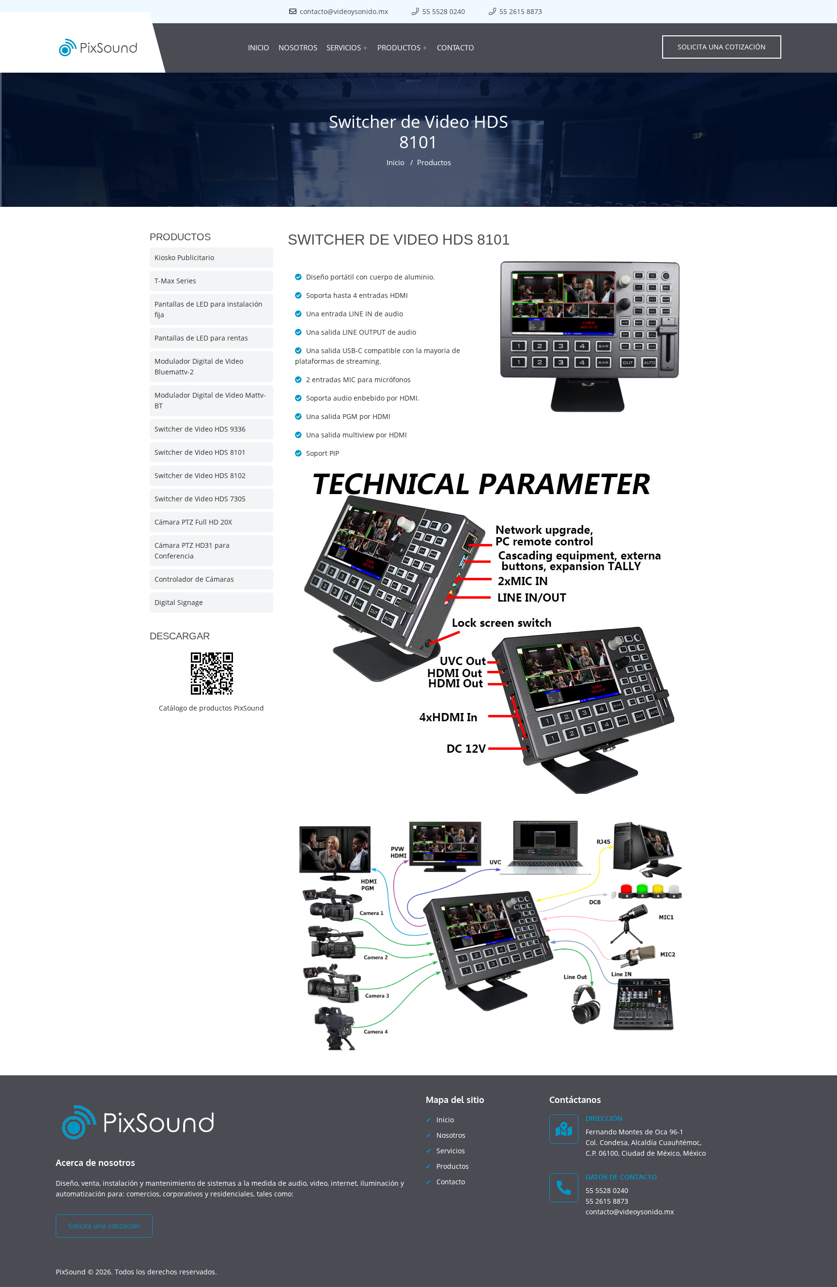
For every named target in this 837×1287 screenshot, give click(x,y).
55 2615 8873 (520, 11)
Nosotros (298, 47)
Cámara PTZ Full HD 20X (193, 522)
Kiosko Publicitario (184, 257)
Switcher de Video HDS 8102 (200, 475)
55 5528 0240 (443, 11)
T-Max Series (175, 280)
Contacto (455, 47)
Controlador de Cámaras (194, 579)
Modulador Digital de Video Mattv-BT (210, 400)
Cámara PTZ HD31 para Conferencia (192, 550)
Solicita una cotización (722, 46)
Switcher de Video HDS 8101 (200, 452)
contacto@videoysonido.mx (344, 11)
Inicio (258, 47)
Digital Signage (179, 602)
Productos (402, 47)
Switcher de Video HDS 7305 (200, 498)
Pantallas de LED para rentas (201, 337)
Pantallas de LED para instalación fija (209, 309)
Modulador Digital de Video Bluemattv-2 (199, 366)
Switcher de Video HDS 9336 (200, 429)
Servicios (347, 47)
